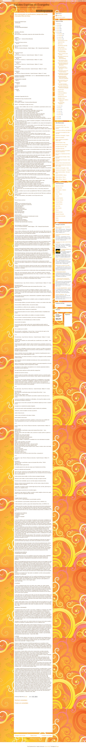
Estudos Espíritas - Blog (60, 142)
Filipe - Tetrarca (59, 193)
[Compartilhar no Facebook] (35, 696)
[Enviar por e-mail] (32, 696)
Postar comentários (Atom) (35, 738)
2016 (58, 25)
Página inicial (33, 735)
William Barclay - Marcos (61, 177)
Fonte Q (57, 195)
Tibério (57, 218)
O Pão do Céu (61, 91)
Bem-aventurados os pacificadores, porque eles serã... (62, 68)
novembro (60, 35)
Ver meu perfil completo (60, 17)
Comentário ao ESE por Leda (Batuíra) (63, 130)
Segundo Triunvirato (60, 214)
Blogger (57, 746)
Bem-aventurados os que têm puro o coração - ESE (63, 81)
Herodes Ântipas (59, 202)
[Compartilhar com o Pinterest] (37, 696)
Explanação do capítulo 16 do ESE (63, 265)
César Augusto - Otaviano (61, 189)
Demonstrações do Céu (62, 40)
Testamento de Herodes (60, 216)
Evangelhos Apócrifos (60, 148)
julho (59, 107)
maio (59, 111)
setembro (60, 38)
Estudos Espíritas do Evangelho (31, 4)
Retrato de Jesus (59, 212)
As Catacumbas (59, 187)
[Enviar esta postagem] (30, 696)
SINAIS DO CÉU (61, 42)
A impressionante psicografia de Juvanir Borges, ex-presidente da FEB (63, 279)
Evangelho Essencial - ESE (61, 146)
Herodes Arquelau (59, 198)
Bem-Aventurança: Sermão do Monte (62, 51)
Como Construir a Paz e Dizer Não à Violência (62, 61)
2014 (58, 28)
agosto (59, 106)
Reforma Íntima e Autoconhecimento (63, 162)
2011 (58, 116)
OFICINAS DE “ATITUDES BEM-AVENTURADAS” (63, 74)
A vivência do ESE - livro (60, 125)
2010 (58, 118)
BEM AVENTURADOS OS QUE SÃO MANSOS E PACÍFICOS (63, 64)
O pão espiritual (61, 47)
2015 (58, 27)
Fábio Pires (59, 15)
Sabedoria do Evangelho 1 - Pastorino (63, 170)
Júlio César (58, 206)
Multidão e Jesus (61, 98)
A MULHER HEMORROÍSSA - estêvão (63, 288)
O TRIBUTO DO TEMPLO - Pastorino (63, 100)
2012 (58, 32)
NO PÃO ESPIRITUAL (62, 49)
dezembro (60, 33)
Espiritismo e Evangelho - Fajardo (62, 135)
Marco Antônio (58, 208)
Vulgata (57, 220)
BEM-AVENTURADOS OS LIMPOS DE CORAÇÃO (63, 87)
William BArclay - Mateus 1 (61, 179)
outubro (60, 37)
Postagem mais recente (20, 735)
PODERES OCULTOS (62, 96)
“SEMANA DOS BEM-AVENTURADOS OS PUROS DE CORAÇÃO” (63, 77)
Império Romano (59, 204)
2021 (58, 23)
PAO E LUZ (60, 43)
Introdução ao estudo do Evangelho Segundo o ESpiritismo (63, 151)
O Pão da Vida (61, 94)
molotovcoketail (47, 746)
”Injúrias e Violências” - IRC (61, 294)
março (59, 112)
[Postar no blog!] (33, 696)
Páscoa (57, 210)
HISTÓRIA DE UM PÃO (62, 45)
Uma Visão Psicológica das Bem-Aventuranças (63, 84)
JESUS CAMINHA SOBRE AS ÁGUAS (63, 259)
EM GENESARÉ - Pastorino (61, 103)
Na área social (61, 89)
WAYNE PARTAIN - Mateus (61, 175)
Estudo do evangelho (60, 137)
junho (59, 109)
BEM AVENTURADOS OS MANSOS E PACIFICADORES (63, 57)
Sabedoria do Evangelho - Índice (62, 168)
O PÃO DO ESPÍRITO (62, 93)
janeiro (59, 114)
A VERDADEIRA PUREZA (61, 271)
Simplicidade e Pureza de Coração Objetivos (63, 71)
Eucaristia (58, 191)
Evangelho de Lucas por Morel (62, 144)
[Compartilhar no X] (34, 696)
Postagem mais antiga (47, 735)
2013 (58, 30)
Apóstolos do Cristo (59, 185)
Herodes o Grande (59, 199)
